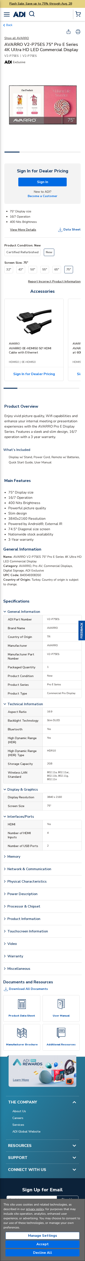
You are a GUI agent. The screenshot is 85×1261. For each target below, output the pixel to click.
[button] (81, 630)
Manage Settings (42, 1235)
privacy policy (35, 1209)
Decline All (42, 1252)
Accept (42, 1244)
